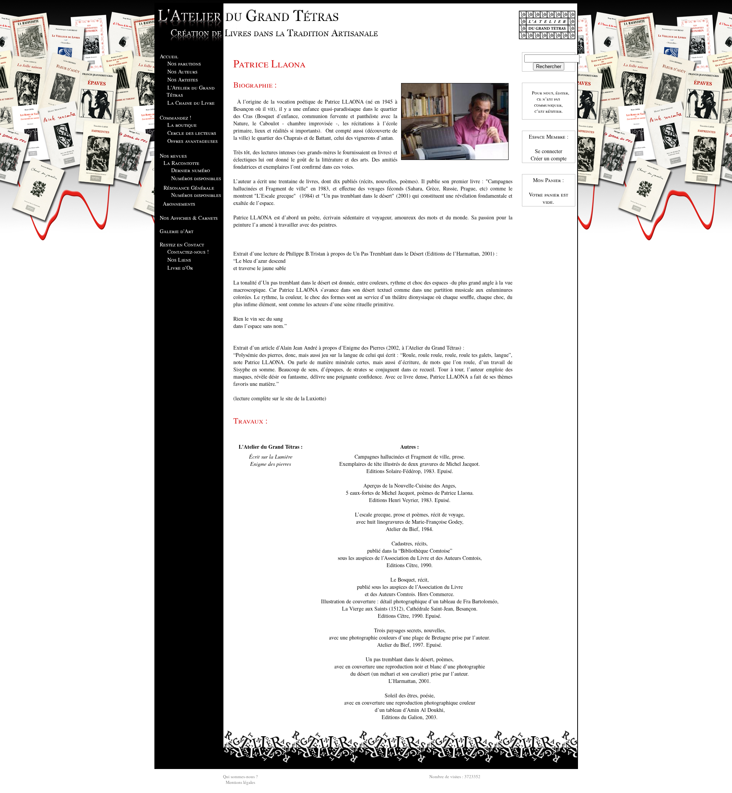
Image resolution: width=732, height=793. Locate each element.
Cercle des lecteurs (191, 132)
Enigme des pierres (270, 463)
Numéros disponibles (196, 178)
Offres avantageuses (192, 140)
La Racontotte (181, 162)
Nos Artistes (182, 79)
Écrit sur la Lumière (270, 456)
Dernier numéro (190, 170)
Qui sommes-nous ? (240, 776)
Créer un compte (549, 158)
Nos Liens (179, 259)
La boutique (182, 124)
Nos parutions (184, 63)
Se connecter (548, 151)
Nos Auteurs (182, 71)
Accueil (169, 56)
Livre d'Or (180, 267)
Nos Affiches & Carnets (189, 217)
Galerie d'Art (176, 231)
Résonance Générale (189, 187)
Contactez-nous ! (188, 251)
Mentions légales (240, 782)
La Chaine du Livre (191, 102)
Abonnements (179, 203)
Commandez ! (175, 117)
